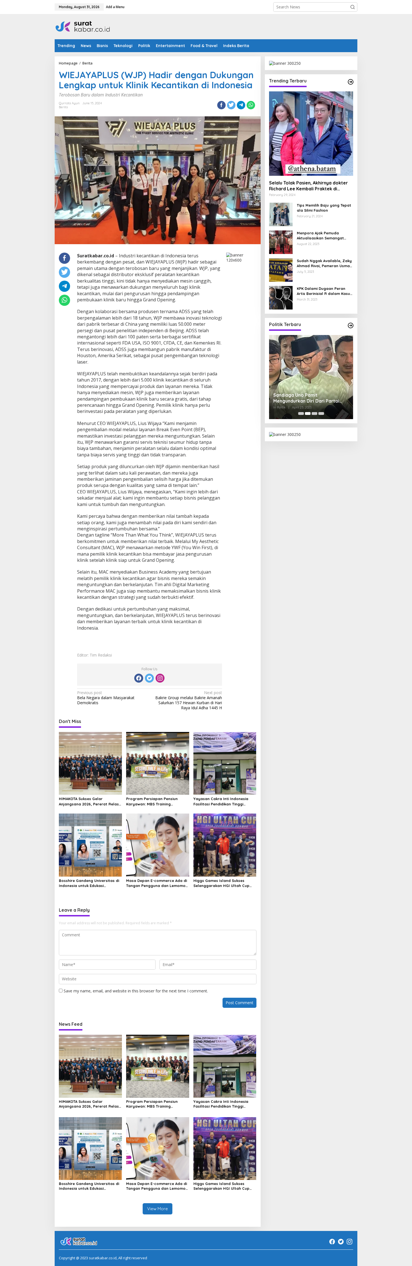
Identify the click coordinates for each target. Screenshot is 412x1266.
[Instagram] (160, 678)
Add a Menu (115, 6)
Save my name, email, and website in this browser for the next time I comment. (136, 991)
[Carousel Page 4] (321, 413)
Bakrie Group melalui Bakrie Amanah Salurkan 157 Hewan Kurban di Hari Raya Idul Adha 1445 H (188, 700)
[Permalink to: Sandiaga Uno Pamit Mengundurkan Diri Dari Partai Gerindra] (311, 377)
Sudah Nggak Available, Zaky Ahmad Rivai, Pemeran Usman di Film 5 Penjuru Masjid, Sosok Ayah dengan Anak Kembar (324, 263)
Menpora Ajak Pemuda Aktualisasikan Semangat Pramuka (320, 236)
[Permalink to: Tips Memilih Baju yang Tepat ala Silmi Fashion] (281, 213)
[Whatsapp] (251, 105)
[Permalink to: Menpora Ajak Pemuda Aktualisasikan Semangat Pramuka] (281, 241)
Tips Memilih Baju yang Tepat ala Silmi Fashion (324, 207)
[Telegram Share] (241, 105)
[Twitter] (149, 678)
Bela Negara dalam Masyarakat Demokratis (106, 697)
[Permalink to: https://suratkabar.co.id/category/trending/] (350, 81)
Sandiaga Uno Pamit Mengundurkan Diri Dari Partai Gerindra (306, 398)
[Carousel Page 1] (301, 413)
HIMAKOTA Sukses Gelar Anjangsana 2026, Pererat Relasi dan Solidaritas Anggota (89, 801)
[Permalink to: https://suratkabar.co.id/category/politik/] (350, 325)
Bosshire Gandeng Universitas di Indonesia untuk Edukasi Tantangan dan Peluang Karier (89, 883)
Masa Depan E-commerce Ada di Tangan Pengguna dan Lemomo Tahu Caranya (156, 883)
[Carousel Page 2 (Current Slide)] (308, 413)
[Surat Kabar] (83, 26)
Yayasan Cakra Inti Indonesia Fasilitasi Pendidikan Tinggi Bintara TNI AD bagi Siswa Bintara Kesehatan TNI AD (220, 801)
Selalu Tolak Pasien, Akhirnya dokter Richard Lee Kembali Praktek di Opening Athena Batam (308, 186)
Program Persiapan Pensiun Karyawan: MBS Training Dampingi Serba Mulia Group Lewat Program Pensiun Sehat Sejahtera (154, 801)
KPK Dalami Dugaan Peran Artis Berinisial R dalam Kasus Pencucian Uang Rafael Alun (324, 291)
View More (157, 1208)
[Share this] (221, 105)
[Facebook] (138, 678)
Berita (63, 107)
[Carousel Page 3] (314, 413)
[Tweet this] (231, 105)
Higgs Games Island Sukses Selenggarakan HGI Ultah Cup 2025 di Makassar (221, 883)
